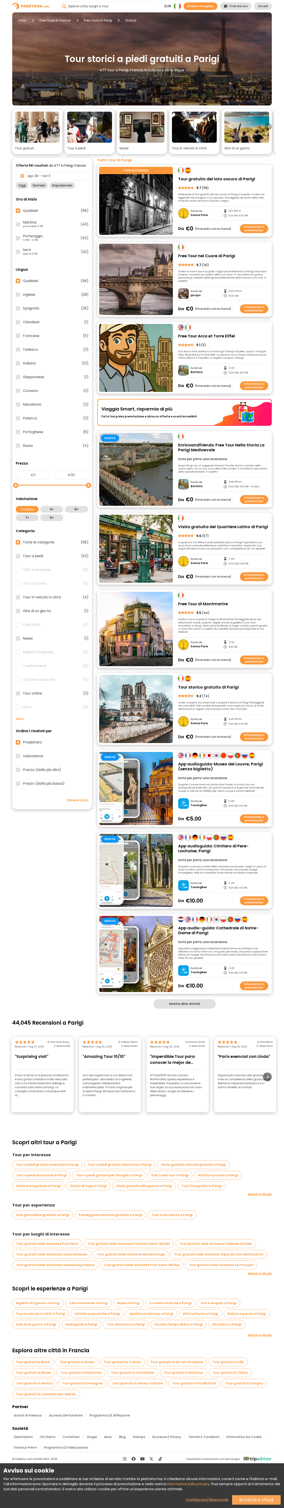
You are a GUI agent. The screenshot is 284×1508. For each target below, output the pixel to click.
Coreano (56, 391)
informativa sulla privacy (188, 1484)
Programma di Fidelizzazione (66, 1447)
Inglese (56, 294)
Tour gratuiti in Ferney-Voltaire (137, 1383)
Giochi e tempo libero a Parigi (178, 1324)
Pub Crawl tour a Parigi (170, 1175)
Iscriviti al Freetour (28, 1415)
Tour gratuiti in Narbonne (81, 1372)
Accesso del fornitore (66, 1415)
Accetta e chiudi (256, 1500)
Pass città (56, 625)
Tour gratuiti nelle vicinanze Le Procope (221, 1265)
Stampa (139, 1437)
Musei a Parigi (128, 1303)
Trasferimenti (56, 666)
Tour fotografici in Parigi (201, 1186)
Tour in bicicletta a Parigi (172, 1215)
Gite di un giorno (56, 611)
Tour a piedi (56, 556)
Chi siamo (47, 1437)
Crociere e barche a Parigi (170, 1303)
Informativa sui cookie (244, 1437)
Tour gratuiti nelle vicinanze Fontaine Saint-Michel (128, 1243)
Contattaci (71, 1437)
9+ (52, 509)
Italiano (56, 363)
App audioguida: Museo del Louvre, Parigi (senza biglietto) (220, 767)
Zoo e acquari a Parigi (219, 1303)
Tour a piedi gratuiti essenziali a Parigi (47, 1164)
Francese (56, 336)
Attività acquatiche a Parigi (97, 1313)
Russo (56, 446)
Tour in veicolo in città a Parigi (40, 1313)
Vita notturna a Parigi (200, 1313)
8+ (77, 509)
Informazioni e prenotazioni (254, 228)
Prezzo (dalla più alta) (42, 770)
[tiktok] (160, 1458)
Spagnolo (56, 308)
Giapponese (56, 377)
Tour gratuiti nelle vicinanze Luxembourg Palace (55, 1265)
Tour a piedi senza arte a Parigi (41, 1175)
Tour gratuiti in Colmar (122, 1362)
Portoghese (56, 432)
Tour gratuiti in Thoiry (230, 1372)
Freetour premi (25, 1447)
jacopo (196, 295)
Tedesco (56, 349)
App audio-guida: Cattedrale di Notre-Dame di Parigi (218, 931)
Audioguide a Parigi (81, 1324)
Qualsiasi (27, 509)
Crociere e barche (56, 679)
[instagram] (124, 1458)
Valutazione (33, 756)
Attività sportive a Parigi (218, 1175)
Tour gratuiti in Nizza (33, 1362)
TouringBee (199, 805)
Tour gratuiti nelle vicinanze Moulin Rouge (131, 1254)
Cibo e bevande (56, 570)
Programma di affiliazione (110, 1415)
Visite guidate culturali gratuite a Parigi (193, 1164)
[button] (37, 131)
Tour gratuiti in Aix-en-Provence (176, 1362)
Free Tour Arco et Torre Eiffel (206, 336)
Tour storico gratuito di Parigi (208, 687)
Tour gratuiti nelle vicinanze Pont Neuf (47, 1243)
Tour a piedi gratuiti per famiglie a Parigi (109, 1175)
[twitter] (151, 1458)
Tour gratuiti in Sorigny (244, 1383)
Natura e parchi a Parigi (246, 1313)
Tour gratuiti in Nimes (33, 1372)
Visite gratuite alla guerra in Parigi (144, 1186)
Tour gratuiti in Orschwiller (132, 1372)
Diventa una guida (200, 6)
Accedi (263, 6)
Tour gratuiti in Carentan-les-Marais (46, 1394)
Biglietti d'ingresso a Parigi (38, 1303)
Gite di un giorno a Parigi (36, 1324)
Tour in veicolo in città (56, 597)
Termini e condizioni (203, 1437)
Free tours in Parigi (98, 20)
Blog (122, 1437)
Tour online (56, 693)
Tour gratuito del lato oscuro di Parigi (216, 179)
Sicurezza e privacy (166, 1437)
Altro (56, 707)
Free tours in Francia (55, 20)
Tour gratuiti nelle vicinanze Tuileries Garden (215, 1243)
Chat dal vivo (238, 6)
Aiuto (108, 1437)
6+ (52, 518)
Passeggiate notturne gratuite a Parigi (110, 1215)
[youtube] (142, 1458)
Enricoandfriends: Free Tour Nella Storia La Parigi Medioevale (221, 448)
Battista (197, 372)
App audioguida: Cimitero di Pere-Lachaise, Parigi (213, 849)
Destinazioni (23, 1437)
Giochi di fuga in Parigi (88, 1186)
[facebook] (133, 1458)
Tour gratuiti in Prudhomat (194, 1383)
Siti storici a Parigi (227, 1324)
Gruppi (92, 1437)
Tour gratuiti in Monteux (183, 1372)
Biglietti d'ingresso (56, 652)
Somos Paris (199, 215)
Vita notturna (56, 583)
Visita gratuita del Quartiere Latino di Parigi (223, 526)
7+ (27, 518)
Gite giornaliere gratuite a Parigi (42, 1215)
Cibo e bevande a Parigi (88, 1303)
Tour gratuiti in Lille (228, 1362)
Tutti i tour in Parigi (114, 160)
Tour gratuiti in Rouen (77, 1362)
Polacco (56, 418)
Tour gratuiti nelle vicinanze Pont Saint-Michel (141, 1265)
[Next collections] (268, 126)
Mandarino (56, 404)
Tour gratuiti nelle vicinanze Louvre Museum (51, 1254)
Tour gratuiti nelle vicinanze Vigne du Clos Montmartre (218, 1254)
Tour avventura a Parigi (126, 1324)
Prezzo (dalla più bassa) (44, 783)
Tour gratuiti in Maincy (34, 1383)
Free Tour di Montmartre (203, 604)
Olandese (56, 322)
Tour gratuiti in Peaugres (82, 1383)
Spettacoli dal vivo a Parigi (151, 1313)
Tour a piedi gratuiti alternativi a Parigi (120, 1164)
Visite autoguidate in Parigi (38, 1186)
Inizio (22, 20)
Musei (56, 638)
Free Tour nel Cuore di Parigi (206, 256)
